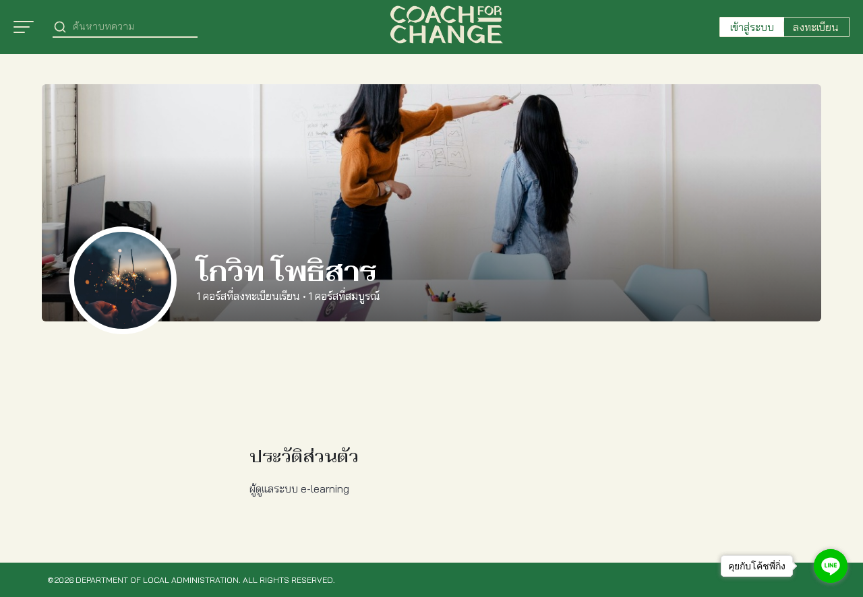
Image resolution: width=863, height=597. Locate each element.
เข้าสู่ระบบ (752, 27)
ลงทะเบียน (816, 27)
